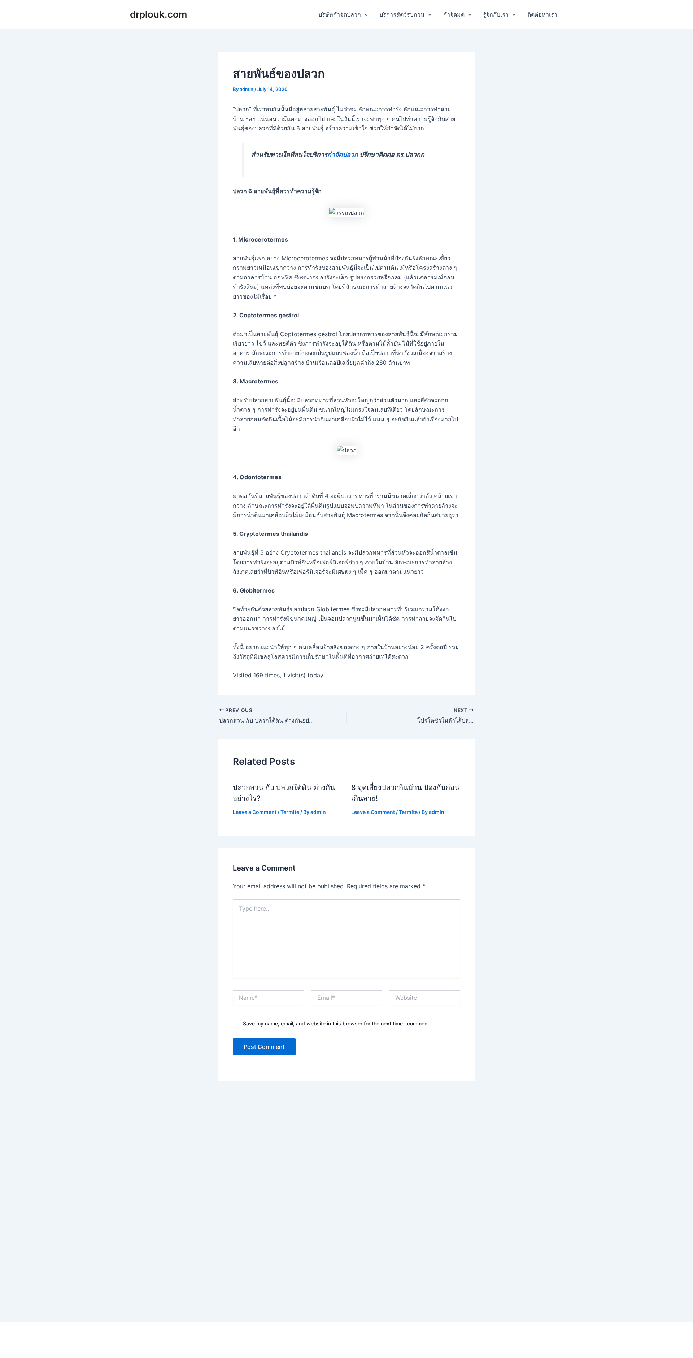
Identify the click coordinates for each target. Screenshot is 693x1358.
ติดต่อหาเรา (542, 14)
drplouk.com (158, 14)
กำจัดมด (454, 14)
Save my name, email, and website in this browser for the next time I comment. (337, 1023)
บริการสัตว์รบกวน (401, 14)
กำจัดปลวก (342, 154)
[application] (364, 14)
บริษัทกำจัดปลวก (339, 14)
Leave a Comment (254, 812)
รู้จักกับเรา (496, 14)
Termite (289, 812)
